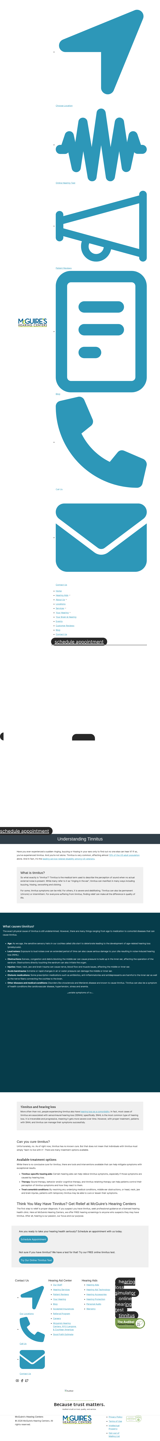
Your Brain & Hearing (66, 617)
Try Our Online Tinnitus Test (36, 1260)
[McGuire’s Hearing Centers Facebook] (22, 1380)
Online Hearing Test (123, 1304)
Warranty (91, 1309)
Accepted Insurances (63, 1309)
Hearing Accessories (96, 1294)
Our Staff (57, 1285)
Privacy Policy (115, 1417)
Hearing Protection (95, 1299)
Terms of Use (115, 1421)
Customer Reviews (65, 625)
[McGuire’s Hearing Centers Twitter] (26, 1380)
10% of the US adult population (124, 855)
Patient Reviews (61, 1294)
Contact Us (61, 634)
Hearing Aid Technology (98, 1289)
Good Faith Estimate (63, 1334)
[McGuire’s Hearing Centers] (32, 322)
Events (59, 621)
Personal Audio (93, 1304)
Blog (58, 630)
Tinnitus (127, 1315)
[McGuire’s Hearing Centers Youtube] (17, 1380)
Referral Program (61, 1313)
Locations (60, 604)
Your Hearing (62, 612)
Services (60, 608)
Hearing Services (61, 1289)
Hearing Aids (62, 595)
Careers (57, 1318)
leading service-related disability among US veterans (69, 859)
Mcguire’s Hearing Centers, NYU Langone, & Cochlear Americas (64, 1326)
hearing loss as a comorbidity (94, 1111)
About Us (60, 599)
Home (59, 591)
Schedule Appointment (79, 642)
